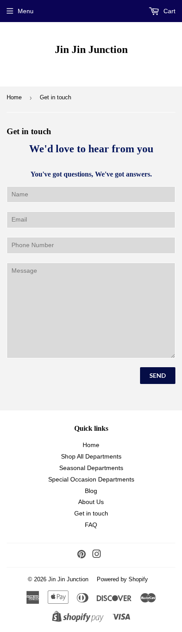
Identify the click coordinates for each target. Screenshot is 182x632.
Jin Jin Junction (91, 49)
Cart (168, 11)
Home (14, 97)
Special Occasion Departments (91, 479)
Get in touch (91, 513)
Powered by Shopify (122, 579)
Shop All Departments (91, 456)
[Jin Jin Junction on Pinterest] (81, 555)
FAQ (91, 524)
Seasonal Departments (91, 467)
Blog (91, 490)
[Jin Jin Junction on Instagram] (96, 555)
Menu (26, 11)
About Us (91, 501)
